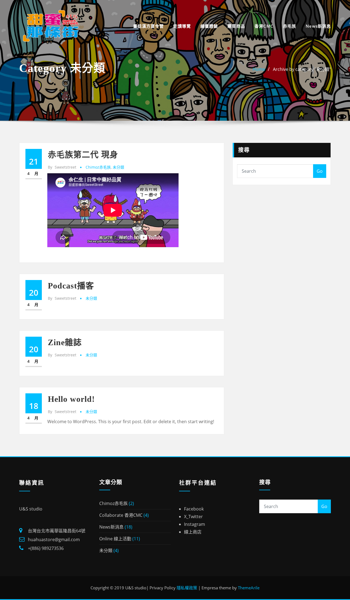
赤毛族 (289, 26)
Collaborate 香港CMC (120, 515)
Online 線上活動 (115, 539)
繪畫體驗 (209, 26)
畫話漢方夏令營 (148, 26)
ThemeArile (248, 587)
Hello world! (71, 398)
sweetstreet (62, 167)
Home (259, 69)
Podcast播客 (71, 285)
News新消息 (318, 26)
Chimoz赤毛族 (98, 167)
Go (320, 171)
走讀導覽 (182, 26)
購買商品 (236, 26)
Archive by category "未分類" (302, 69)
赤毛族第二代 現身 (83, 154)
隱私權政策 (187, 587)
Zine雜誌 (65, 342)
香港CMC (264, 26)
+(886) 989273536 (46, 548)
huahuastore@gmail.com (54, 539)
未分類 (118, 167)
